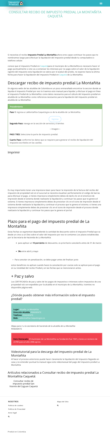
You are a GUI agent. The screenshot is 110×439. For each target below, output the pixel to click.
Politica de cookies (15, 405)
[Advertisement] (55, 38)
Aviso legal (12, 413)
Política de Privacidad (16, 409)
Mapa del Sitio (63, 402)
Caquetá (44, 66)
